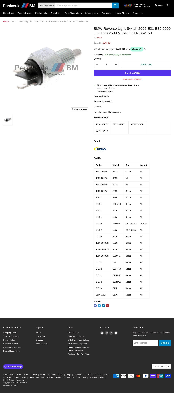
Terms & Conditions (11, 336)
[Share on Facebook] (95, 305)
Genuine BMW (8, 375)
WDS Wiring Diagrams (77, 344)
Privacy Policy (9, 340)
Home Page (8, 13)
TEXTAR (50, 377)
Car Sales (106, 13)
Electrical (55, 13)
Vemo (99, 38)
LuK (4, 380)
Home (6, 22)
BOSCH (98, 375)
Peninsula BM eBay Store (78, 354)
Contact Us (137, 13)
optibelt (16, 377)
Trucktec (34, 375)
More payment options (132, 79)
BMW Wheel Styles (76, 336)
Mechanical (40, 13)
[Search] (115, 5)
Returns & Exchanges (12, 347)
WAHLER (70, 377)
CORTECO (60, 377)
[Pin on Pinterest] (107, 305)
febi (78, 377)
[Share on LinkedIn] (103, 305)
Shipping (39, 340)
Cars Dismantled (73, 13)
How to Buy (40, 336)
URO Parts (52, 375)
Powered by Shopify (10, 385)
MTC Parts (7, 377)
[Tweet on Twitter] (99, 305)
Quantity (97, 59)
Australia (160, 366)
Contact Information (11, 351)
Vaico (19, 375)
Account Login (41, 344)
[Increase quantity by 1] (116, 64)
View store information (105, 91)
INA (42, 377)
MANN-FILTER (79, 375)
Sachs (11, 380)
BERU (60, 375)
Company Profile (10, 332)
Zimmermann (34, 377)
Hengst (68, 375)
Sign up (165, 343)
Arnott (102, 377)
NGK (84, 377)
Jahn (105, 375)
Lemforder (20, 380)
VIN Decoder (73, 332)
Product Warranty (10, 344)
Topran (42, 375)
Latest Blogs (122, 13)
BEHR (90, 375)
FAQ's (38, 332)
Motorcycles (91, 13)
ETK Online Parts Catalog (78, 340)
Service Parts (24, 13)
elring (24, 377)
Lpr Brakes (93, 377)
